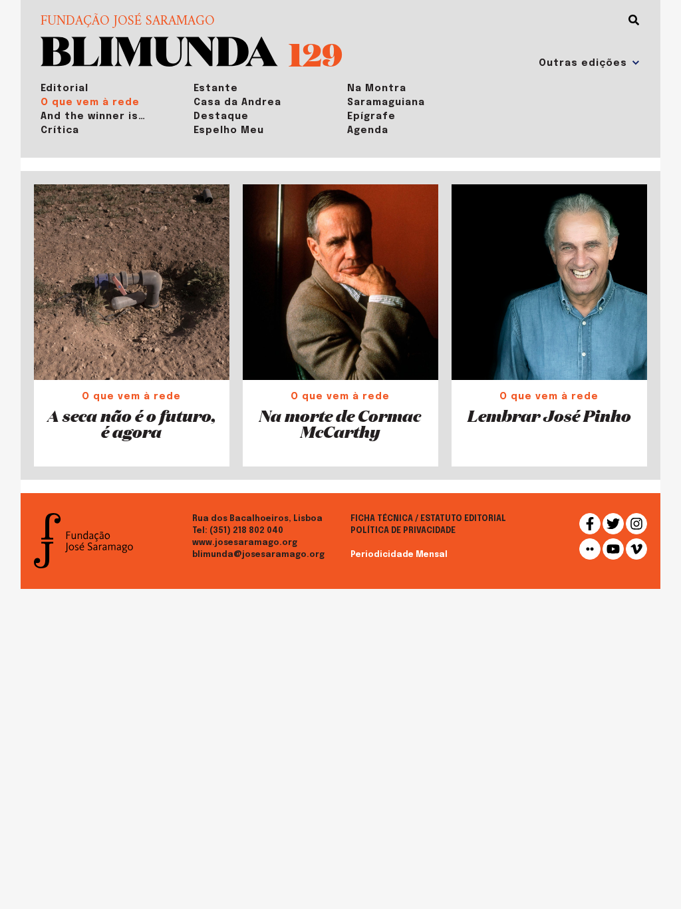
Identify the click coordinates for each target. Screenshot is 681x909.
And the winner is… (93, 116)
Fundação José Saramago (128, 22)
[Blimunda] (159, 50)
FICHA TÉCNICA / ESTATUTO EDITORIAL (428, 519)
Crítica (60, 130)
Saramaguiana (386, 102)
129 (315, 53)
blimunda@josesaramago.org (258, 555)
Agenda (367, 130)
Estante (216, 88)
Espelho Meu (229, 130)
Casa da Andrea (237, 102)
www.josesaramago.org (244, 543)
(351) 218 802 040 (246, 531)
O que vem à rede (90, 102)
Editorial (64, 88)
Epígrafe (371, 116)
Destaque (221, 116)
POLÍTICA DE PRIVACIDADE (403, 531)
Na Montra (376, 88)
